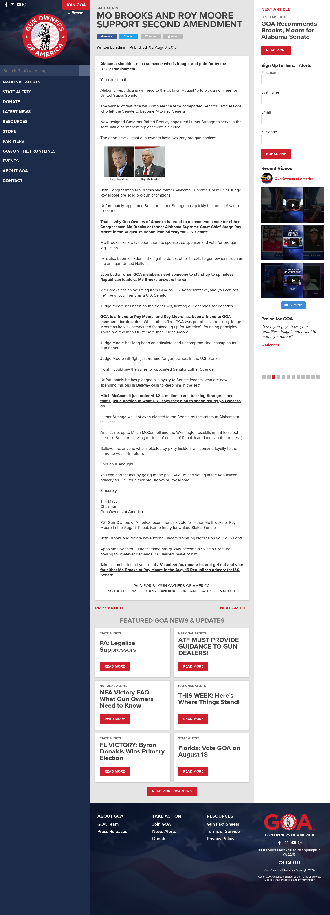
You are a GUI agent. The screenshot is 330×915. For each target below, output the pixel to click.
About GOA (15, 170)
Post (130, 36)
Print (174, 36)
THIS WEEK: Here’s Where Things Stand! (209, 698)
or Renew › (75, 12)
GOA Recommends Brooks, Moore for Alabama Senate (289, 30)
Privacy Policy (220, 838)
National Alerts (21, 82)
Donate (11, 101)
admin (122, 47)
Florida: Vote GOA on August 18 (209, 751)
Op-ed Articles (273, 17)
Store (9, 131)
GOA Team (108, 824)
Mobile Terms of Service (278, 879)
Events (11, 161)
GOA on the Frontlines (29, 151)
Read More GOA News (172, 791)
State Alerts (17, 92)
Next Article (234, 608)
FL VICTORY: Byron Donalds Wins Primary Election (132, 751)
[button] (264, 377)
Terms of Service (223, 831)
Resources (15, 121)
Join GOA (76, 4)
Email (152, 36)
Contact (12, 180)
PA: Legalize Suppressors (118, 646)
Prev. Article (110, 608)
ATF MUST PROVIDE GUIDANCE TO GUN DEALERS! (208, 646)
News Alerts (164, 831)
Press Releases (112, 831)
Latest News (17, 111)
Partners (13, 141)
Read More (115, 666)
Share (107, 36)
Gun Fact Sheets (223, 824)
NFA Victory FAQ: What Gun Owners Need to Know (127, 699)
